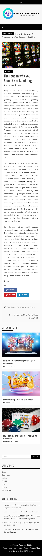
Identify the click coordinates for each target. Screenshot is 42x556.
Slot (8, 281)
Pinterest (11, 295)
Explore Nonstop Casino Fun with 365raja (18, 399)
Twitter (24, 290)
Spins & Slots (7, 490)
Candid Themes (26, 551)
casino (4, 478)
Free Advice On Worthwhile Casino (21, 307)
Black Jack (6, 475)
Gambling (8, 71)
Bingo (4, 472)
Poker (4, 484)
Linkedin (23, 295)
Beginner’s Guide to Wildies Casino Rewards (21, 512)
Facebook (11, 290)
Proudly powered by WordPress (15, 548)
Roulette (5, 487)
